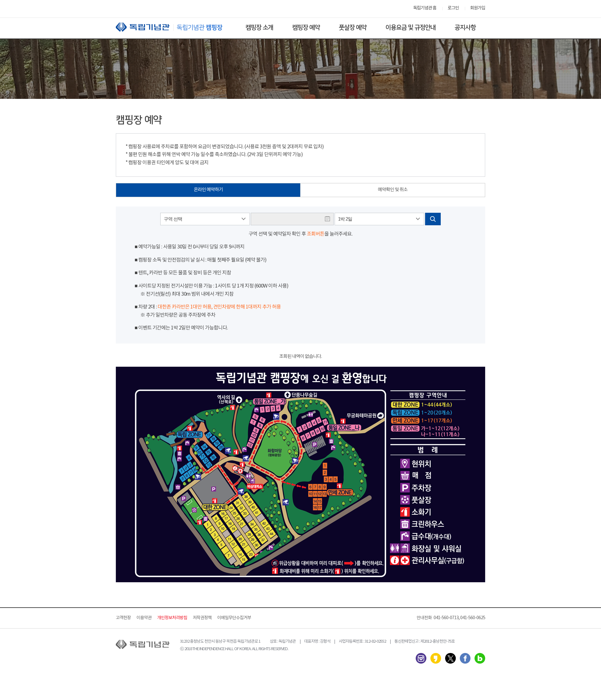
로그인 (453, 8)
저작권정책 (202, 617)
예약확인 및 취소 (393, 189)
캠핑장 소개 (259, 27)
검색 (433, 219)
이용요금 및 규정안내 (410, 27)
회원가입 (477, 8)
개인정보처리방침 (172, 617)
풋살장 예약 (353, 27)
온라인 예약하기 (208, 189)
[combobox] (205, 219)
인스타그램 (421, 658)
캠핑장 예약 (306, 27)
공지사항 (465, 27)
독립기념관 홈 (424, 8)
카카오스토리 (435, 658)
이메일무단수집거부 (234, 617)
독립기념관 (175, 27)
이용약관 (144, 617)
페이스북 (465, 658)
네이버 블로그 (480, 658)
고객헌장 (123, 617)
